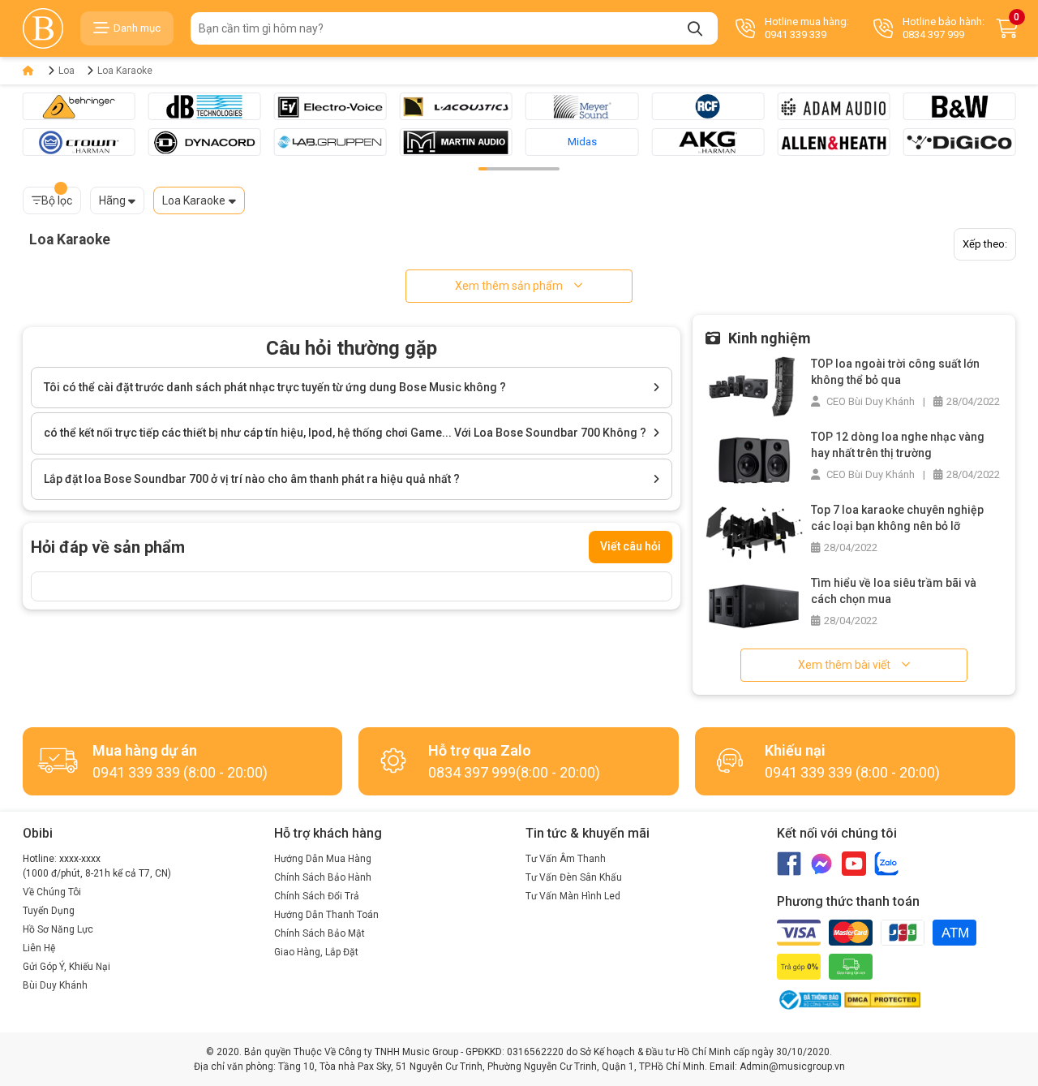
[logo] (43, 28)
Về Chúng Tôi (52, 892)
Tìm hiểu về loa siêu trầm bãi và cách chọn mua (893, 590)
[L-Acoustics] (456, 106)
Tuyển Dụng (49, 910)
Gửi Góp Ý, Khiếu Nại (66, 966)
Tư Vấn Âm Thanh (565, 858)
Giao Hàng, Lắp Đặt (316, 952)
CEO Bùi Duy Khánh (869, 401)
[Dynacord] (204, 142)
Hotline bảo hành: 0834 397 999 (943, 28)
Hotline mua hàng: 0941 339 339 (807, 28)
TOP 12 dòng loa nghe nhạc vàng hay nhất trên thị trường (897, 444)
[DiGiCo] (959, 142)
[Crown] (79, 142)
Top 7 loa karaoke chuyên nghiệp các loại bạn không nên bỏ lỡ (897, 517)
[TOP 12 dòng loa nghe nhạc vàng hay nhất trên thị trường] (754, 459)
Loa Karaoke (124, 70)
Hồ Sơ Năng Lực (58, 929)
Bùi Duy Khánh (55, 985)
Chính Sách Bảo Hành (322, 877)
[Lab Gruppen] (330, 142)
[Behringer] (79, 106)
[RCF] (707, 106)
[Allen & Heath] (833, 142)
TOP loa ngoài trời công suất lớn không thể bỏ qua (895, 371)
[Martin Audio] (456, 142)
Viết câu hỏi (630, 546)
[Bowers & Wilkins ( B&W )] (959, 106)
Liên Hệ (39, 948)
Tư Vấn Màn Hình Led (572, 896)
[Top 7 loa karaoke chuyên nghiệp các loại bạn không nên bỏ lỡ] (754, 532)
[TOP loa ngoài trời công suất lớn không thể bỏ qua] (754, 386)
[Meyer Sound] (581, 106)
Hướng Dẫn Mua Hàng (322, 858)
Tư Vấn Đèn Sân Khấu (573, 877)
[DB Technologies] (204, 106)
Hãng (112, 200)
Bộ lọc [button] (56, 200)
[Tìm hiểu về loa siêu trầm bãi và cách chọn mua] (754, 605)
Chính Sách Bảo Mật (319, 933)
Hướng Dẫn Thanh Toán (326, 914)
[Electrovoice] (330, 106)
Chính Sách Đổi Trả (316, 896)
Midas (582, 142)
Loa (66, 70)
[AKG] (707, 142)
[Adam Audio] (833, 106)
